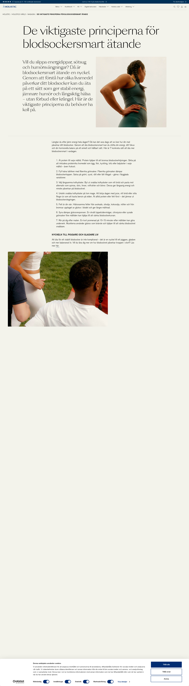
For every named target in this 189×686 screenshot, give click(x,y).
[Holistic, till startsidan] (9, 7)
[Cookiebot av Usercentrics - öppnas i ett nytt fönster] (18, 681)
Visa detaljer (122, 682)
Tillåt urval (166, 672)
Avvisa (166, 679)
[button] (178, 7)
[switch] (68, 681)
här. (57, 245)
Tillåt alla (166, 664)
